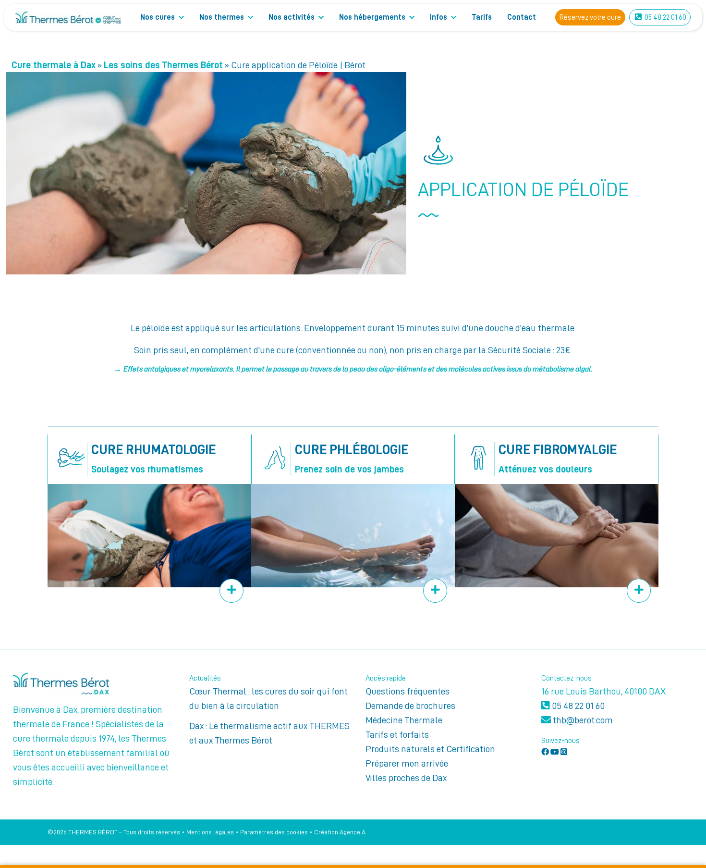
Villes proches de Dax (406, 777)
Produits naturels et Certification (430, 749)
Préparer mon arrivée (406, 763)
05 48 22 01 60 (577, 705)
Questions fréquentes (407, 691)
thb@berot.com (582, 720)
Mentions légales (210, 832)
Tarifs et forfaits (397, 734)
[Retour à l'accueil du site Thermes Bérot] (68, 17)
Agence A (352, 832)
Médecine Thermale (403, 720)
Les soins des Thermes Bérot (163, 65)
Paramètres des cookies (274, 832)
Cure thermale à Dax (54, 65)
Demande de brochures (410, 705)
